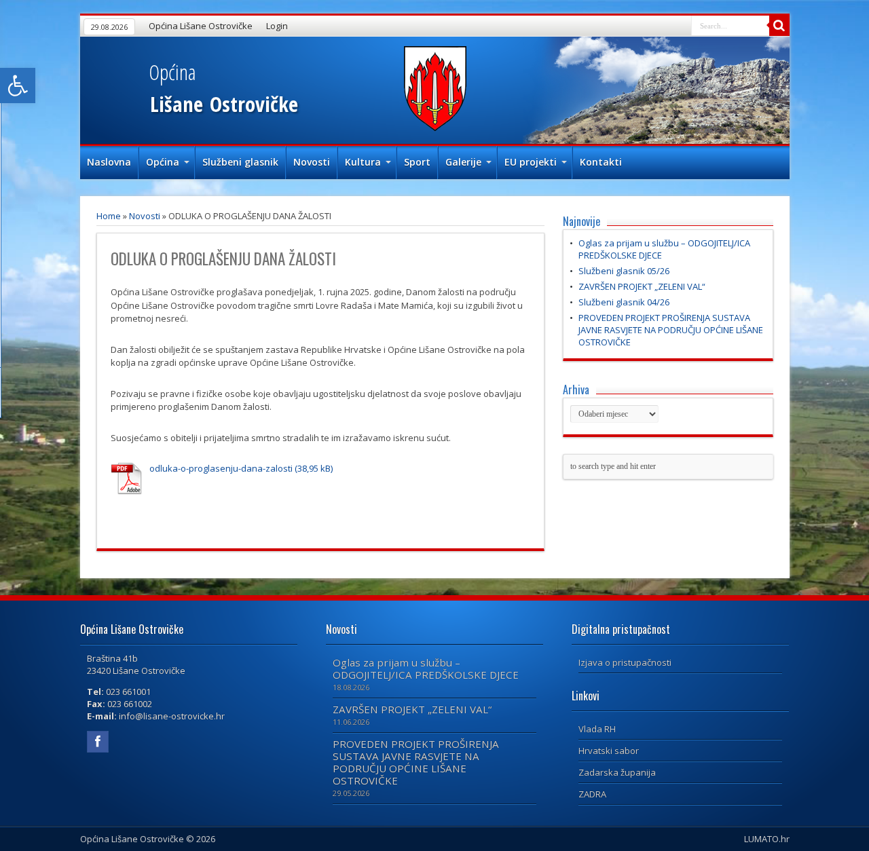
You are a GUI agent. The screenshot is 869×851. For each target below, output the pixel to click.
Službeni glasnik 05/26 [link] (623, 271)
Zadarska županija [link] (617, 772)
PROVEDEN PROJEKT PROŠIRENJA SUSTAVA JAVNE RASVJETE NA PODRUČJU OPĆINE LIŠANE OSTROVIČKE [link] (670, 329)
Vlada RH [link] (597, 729)
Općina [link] (162, 161)
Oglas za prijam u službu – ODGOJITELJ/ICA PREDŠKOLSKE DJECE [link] (426, 668)
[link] (17, 85)
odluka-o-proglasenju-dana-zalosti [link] (221, 468)
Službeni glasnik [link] (240, 161)
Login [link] (277, 26)
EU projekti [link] (530, 161)
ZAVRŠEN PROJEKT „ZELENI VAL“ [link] (641, 286)
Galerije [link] (463, 161)
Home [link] (108, 216)
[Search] (779, 26)
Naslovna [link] (109, 161)
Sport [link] (417, 161)
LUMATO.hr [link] (767, 839)
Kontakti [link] (601, 161)
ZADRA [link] (592, 794)
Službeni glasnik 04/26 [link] (623, 302)
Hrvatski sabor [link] (608, 750)
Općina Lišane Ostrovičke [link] (201, 26)
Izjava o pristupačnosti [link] (624, 662)
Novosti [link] (311, 161)
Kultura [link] (363, 161)
